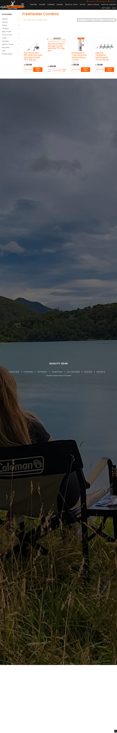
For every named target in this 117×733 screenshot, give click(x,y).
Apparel (60, 4)
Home (25, 20)
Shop (29, 20)
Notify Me (64, 70)
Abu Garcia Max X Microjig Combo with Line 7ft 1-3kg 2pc (56, 47)
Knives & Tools (71, 4)
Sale (114, 8)
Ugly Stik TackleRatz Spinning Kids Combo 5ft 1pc (102, 56)
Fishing (42, 4)
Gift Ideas (106, 8)
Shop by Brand (7, 54)
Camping (51, 4)
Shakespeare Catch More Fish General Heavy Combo (79, 56)
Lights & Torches (108, 4)
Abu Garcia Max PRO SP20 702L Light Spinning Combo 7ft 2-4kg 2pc (33, 56)
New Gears (6, 47)
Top (115, 731)
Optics (83, 4)
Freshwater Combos (42, 20)
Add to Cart (37, 69)
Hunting (33, 4)
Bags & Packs (93, 4)
